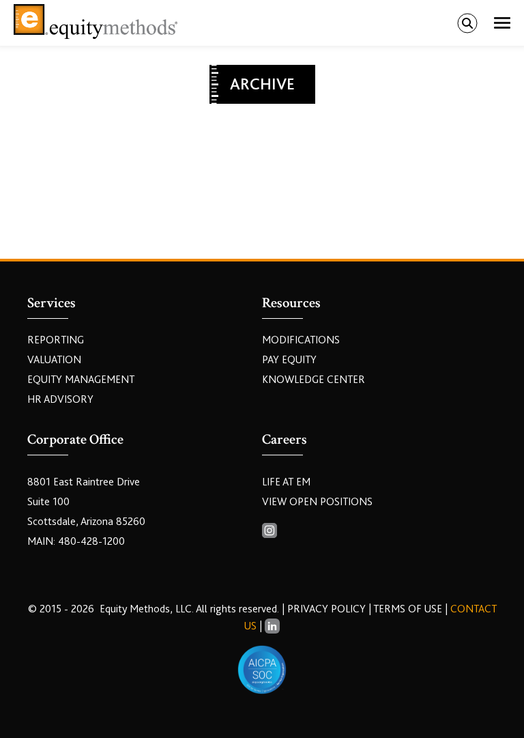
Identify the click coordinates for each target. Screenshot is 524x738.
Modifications (301, 340)
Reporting (55, 340)
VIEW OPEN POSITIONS (317, 502)
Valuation (54, 360)
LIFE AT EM (286, 482)
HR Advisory (60, 399)
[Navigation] (502, 23)
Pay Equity (289, 360)
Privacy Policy (327, 609)
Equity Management (80, 379)
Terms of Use (407, 609)
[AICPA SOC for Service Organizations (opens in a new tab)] (262, 669)
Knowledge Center (313, 379)
